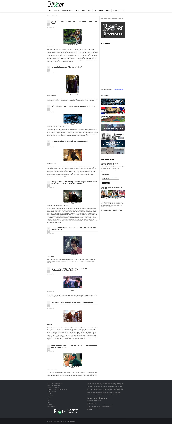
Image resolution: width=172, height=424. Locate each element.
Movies (89, 10)
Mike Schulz (51, 27)
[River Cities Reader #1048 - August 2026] (113, 66)
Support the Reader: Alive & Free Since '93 (57, 389)
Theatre (77, 10)
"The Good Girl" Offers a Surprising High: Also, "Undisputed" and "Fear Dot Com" (69, 269)
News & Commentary (67, 10)
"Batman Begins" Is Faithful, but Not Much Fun (69, 141)
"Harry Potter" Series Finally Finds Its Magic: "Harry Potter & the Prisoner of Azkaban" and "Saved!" (74, 182)
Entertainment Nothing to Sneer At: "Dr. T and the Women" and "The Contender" (74, 346)
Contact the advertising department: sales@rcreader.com (100, 405)
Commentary (51, 395)
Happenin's (56, 10)
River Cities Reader (119, 89)
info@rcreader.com (91, 403)
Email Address (105, 178)
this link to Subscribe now (112, 210)
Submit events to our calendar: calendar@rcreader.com (99, 406)
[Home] (56, 4)
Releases (108, 10)
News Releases (51, 406)
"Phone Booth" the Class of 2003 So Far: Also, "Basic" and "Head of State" (73, 229)
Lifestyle (100, 10)
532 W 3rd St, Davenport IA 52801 (94, 400)
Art (95, 10)
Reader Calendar (52, 391)
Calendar (115, 10)
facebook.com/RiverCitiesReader (94, 408)
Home (49, 10)
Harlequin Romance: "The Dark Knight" (66, 67)
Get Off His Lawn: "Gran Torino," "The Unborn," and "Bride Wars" (74, 22)
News (49, 393)
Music (83, 10)
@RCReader (89, 409)
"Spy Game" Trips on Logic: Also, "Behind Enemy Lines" (72, 302)
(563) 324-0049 (90, 402)
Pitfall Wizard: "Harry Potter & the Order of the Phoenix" (73, 106)
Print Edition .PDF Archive (54, 385)
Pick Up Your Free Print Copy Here (55, 383)
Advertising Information (53, 387)
